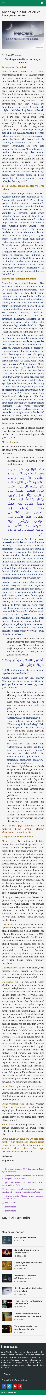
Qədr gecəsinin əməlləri (25, 1237)
